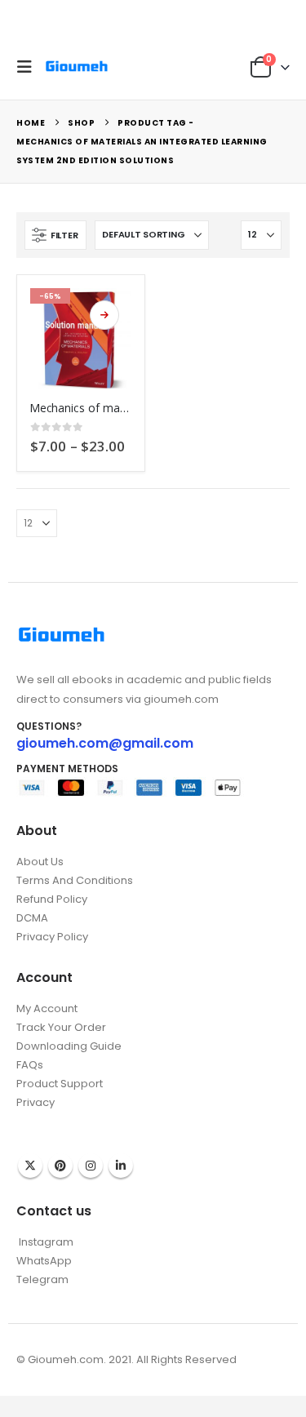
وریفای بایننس (47, 1118)
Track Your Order (61, 1027)
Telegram (42, 1279)
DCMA (32, 918)
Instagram (90, 1165)
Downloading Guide (69, 1046)
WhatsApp (44, 1260)
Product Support (59, 1083)
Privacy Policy (52, 936)
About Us (40, 861)
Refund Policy (51, 899)
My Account (47, 1008)
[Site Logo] (76, 66)
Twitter (30, 1165)
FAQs (29, 1065)
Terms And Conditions (74, 880)
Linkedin (121, 1165)
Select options (104, 315)
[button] (28, 67)
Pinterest (60, 1165)
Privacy (35, 1102)
